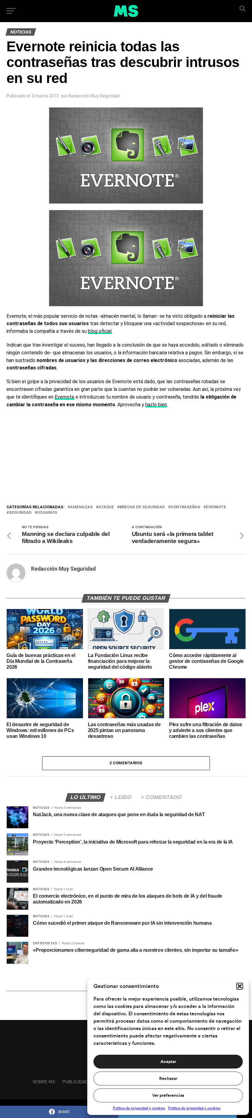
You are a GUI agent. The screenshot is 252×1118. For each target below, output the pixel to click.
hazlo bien (156, 404)
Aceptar (168, 1062)
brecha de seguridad (142, 507)
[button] (240, 986)
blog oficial (100, 331)
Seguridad (20, 513)
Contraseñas (185, 507)
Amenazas (81, 507)
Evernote (64, 397)
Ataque (106, 507)
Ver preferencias (168, 1095)
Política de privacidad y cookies (139, 1108)
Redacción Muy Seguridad (94, 95)
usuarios (47, 513)
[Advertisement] (125, 458)
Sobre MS (44, 1081)
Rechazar (168, 1079)
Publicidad (75, 1081)
